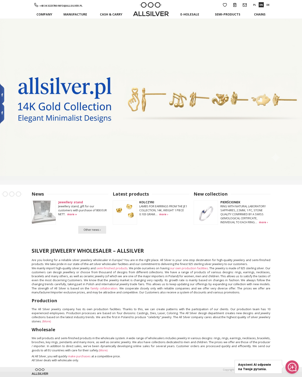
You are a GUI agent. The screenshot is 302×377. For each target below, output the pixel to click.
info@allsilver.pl (69, 5)
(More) (46, 321)
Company (44, 14)
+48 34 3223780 (48, 5)
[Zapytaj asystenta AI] (292, 367)
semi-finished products (111, 268)
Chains (260, 14)
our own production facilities (189, 268)
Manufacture (75, 14)
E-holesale (189, 14)
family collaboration (103, 288)
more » (72, 214)
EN (261, 4)
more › (163, 214)
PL (254, 4)
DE (268, 4)
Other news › (92, 230)
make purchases (79, 356)
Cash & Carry (111, 14)
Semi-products (227, 14)
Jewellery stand (70, 202)
